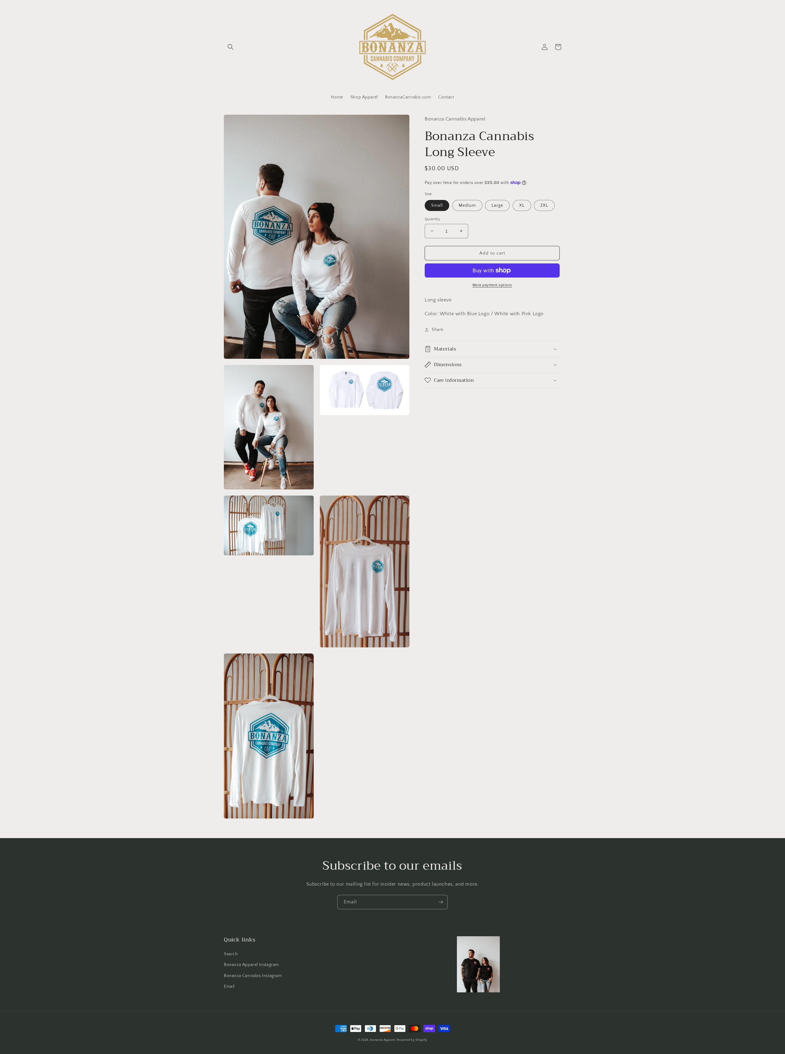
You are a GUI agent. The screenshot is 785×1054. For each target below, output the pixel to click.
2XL (544, 205)
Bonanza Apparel (383, 1040)
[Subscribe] (440, 902)
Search (231, 954)
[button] (230, 47)
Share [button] (437, 329)
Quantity (432, 219)
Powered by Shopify (412, 1040)
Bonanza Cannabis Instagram (253, 975)
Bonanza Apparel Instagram (251, 964)
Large (497, 205)
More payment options (492, 285)
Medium (467, 205)
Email (229, 986)
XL (522, 205)
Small (437, 205)
